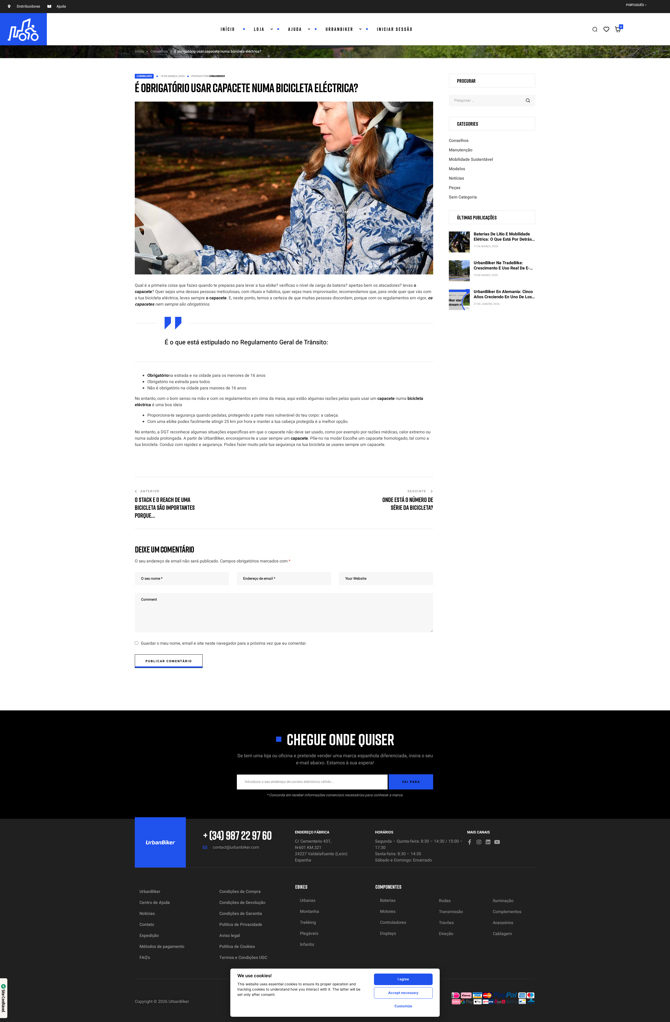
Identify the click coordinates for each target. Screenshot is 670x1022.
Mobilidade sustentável (471, 159)
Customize (403, 1006)
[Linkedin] (488, 842)
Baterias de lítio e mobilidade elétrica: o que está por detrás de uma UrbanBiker (503, 239)
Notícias (456, 178)
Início (139, 51)
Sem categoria (463, 197)
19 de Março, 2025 (172, 76)
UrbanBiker (217, 76)
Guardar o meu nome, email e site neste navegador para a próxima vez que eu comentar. (223, 643)
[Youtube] (497, 842)
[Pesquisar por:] (492, 100)
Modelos (457, 169)
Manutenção (460, 150)
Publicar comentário (169, 661)
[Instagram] (479, 842)
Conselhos (159, 51)
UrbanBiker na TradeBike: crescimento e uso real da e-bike (502, 268)
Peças (454, 188)
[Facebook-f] (469, 842)
